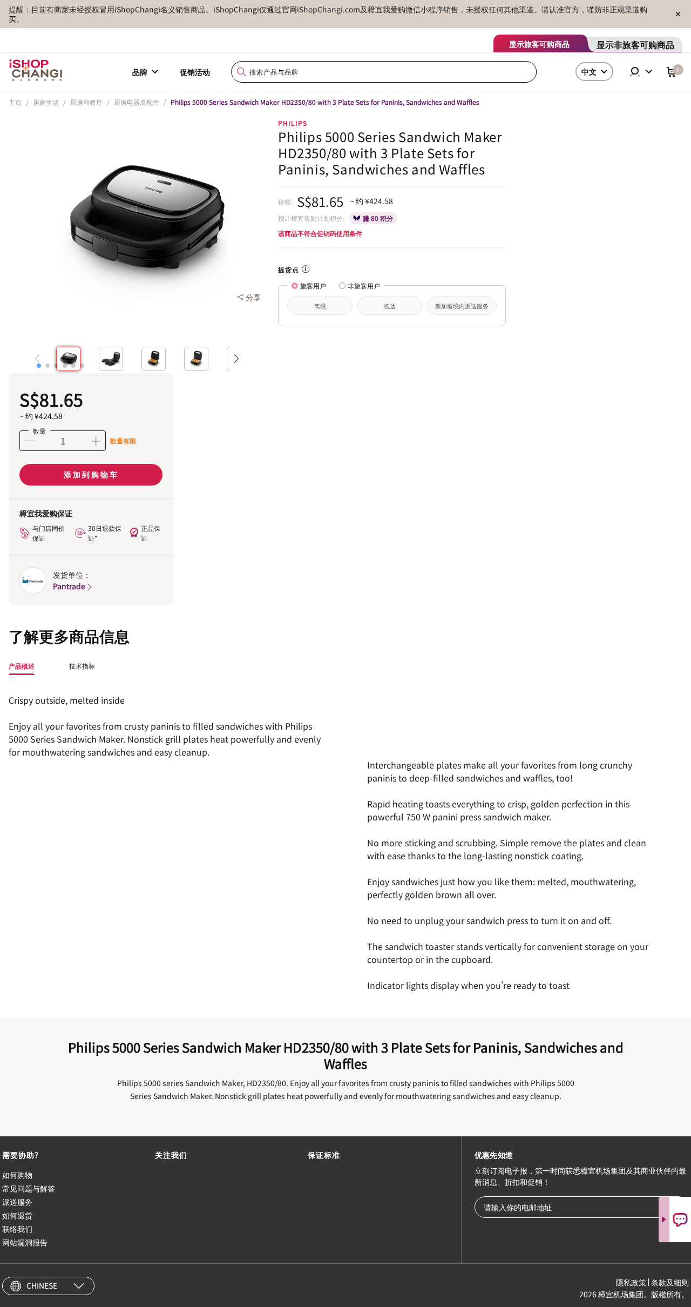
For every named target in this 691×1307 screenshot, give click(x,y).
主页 (15, 101)
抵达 (390, 305)
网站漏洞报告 (25, 1242)
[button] (39, 365)
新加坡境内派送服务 (462, 305)
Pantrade (69, 586)
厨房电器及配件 (136, 101)
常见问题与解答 (28, 1188)
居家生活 (46, 101)
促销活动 (195, 71)
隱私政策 (631, 1282)
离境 (320, 305)
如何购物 (17, 1174)
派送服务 (17, 1201)
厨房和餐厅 (86, 101)
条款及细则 (670, 1282)
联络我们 (17, 1228)
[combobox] (384, 72)
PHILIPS (292, 122)
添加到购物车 (91, 474)
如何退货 (17, 1215)
